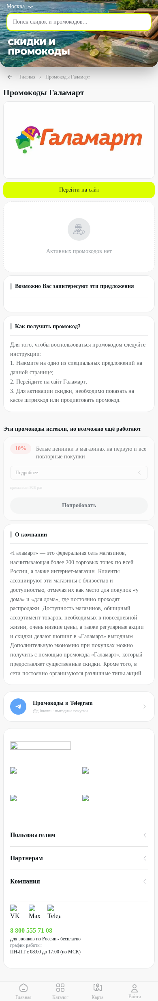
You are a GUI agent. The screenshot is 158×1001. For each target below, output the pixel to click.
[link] (43, 777)
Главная (27, 77)
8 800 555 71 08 (31, 930)
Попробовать (79, 505)
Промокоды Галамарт (67, 77)
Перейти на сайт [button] (79, 190)
